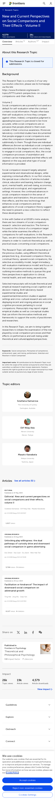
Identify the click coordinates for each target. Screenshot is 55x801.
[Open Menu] (4, 3)
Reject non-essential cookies (27, 788)
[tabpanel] (27, 372)
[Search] (44, 3)
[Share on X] (18, 632)
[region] (27, 776)
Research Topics (11, 10)
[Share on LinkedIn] (25, 632)
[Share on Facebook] (33, 632)
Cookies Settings (27, 794)
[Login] (51, 3)
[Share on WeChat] (40, 632)
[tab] (7, 42)
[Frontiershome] (17, 3)
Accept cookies (27, 780)
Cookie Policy (12, 773)
